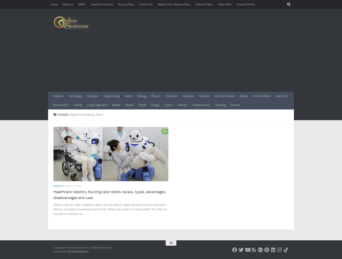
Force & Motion (262, 96)
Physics (155, 96)
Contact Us (145, 4)
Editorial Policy (204, 4)
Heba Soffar (225, 4)
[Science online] (234, 249)
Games (78, 105)
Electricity (281, 96)
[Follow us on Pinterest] (266, 249)
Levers (168, 105)
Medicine (204, 96)
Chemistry (171, 96)
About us (68, 4)
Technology (75, 96)
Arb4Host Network (78, 251)
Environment (61, 105)
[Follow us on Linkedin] (273, 249)
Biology (142, 96)
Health (129, 96)
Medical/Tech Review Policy (173, 4)
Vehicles (182, 105)
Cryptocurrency (201, 105)
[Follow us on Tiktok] (286, 249)
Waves (129, 105)
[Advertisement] (171, 65)
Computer (93, 96)
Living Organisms (97, 105)
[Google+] (260, 249)
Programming (112, 96)
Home (54, 4)
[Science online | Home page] (72, 23)
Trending (220, 105)
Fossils (142, 105)
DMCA (82, 4)
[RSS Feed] (254, 249)
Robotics (58, 96)
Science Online (245, 4)
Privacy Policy (126, 4)
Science (235, 105)
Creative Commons (102, 4)
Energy (155, 105)
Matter (116, 105)
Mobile (244, 96)
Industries (188, 96)
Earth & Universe (224, 96)
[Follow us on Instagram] (279, 249)
